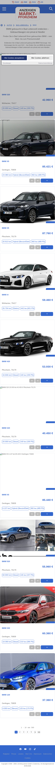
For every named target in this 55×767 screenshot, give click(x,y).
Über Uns (28, 754)
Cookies (27, 758)
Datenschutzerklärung (45, 63)
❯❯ (39, 732)
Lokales (21, 754)
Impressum (37, 754)
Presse (13, 754)
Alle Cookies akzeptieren (14, 58)
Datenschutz (47, 754)
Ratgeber (6, 754)
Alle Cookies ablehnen (40, 58)
